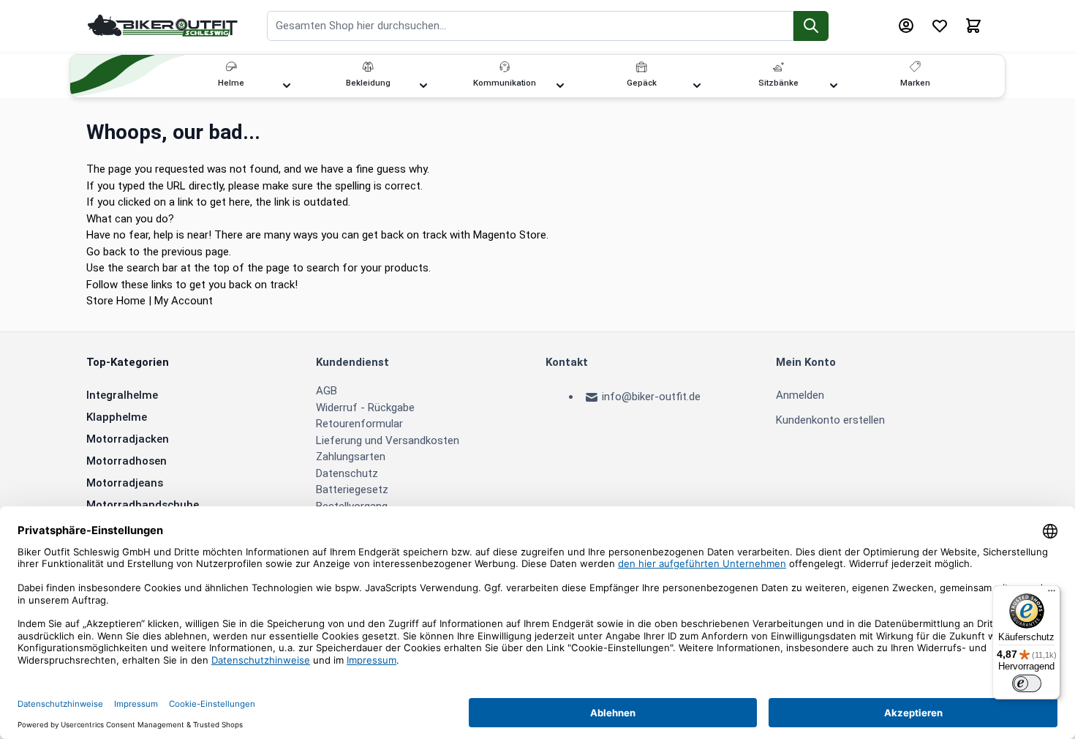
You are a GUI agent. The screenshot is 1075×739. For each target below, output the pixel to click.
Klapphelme (116, 417)
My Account (183, 300)
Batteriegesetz (352, 489)
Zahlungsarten (350, 456)
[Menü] (1051, 594)
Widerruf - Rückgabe (365, 407)
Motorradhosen (126, 461)
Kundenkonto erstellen (830, 420)
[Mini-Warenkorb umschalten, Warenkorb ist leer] (973, 26)
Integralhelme (122, 395)
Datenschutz (347, 473)
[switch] (1026, 683)
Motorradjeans (124, 482)
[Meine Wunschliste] (940, 26)
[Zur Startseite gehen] (163, 25)
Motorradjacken (127, 439)
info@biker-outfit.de (651, 396)
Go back (106, 251)
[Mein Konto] (906, 26)
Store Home (116, 300)
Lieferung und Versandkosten (387, 440)
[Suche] (811, 26)
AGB (326, 390)
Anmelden (800, 395)
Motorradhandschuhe (142, 504)
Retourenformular (359, 423)
